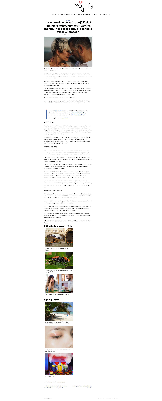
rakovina (63, 381)
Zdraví (60, 15)
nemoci (59, 381)
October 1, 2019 (63, 117)
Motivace (86, 15)
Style (73, 15)
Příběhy (94, 15)
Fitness (67, 15)
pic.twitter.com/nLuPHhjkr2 (78, 114)
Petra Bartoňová (71, 34)
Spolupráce (103, 15)
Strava (79, 15)
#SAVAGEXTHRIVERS (78, 112)
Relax (54, 15)
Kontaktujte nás (101, 398)
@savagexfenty (59, 110)
